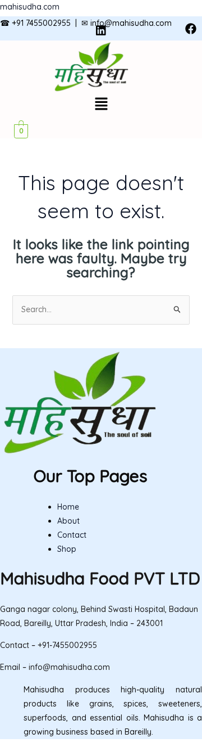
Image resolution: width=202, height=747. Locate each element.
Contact (71, 535)
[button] (101, 104)
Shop (66, 549)
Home (68, 507)
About (68, 521)
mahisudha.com (29, 7)
